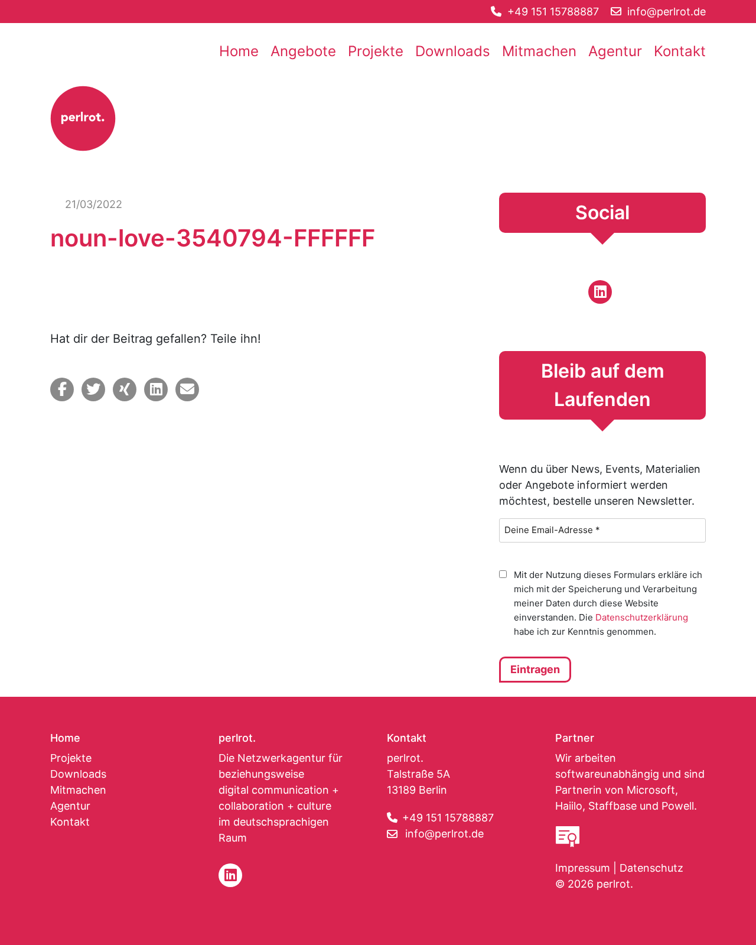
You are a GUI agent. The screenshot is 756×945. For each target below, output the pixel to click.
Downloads (452, 51)
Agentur (615, 51)
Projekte (375, 51)
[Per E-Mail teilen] (187, 389)
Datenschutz (651, 868)
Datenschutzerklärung (641, 617)
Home (239, 51)
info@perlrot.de (444, 833)
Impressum (582, 868)
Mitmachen (539, 51)
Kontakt (680, 51)
